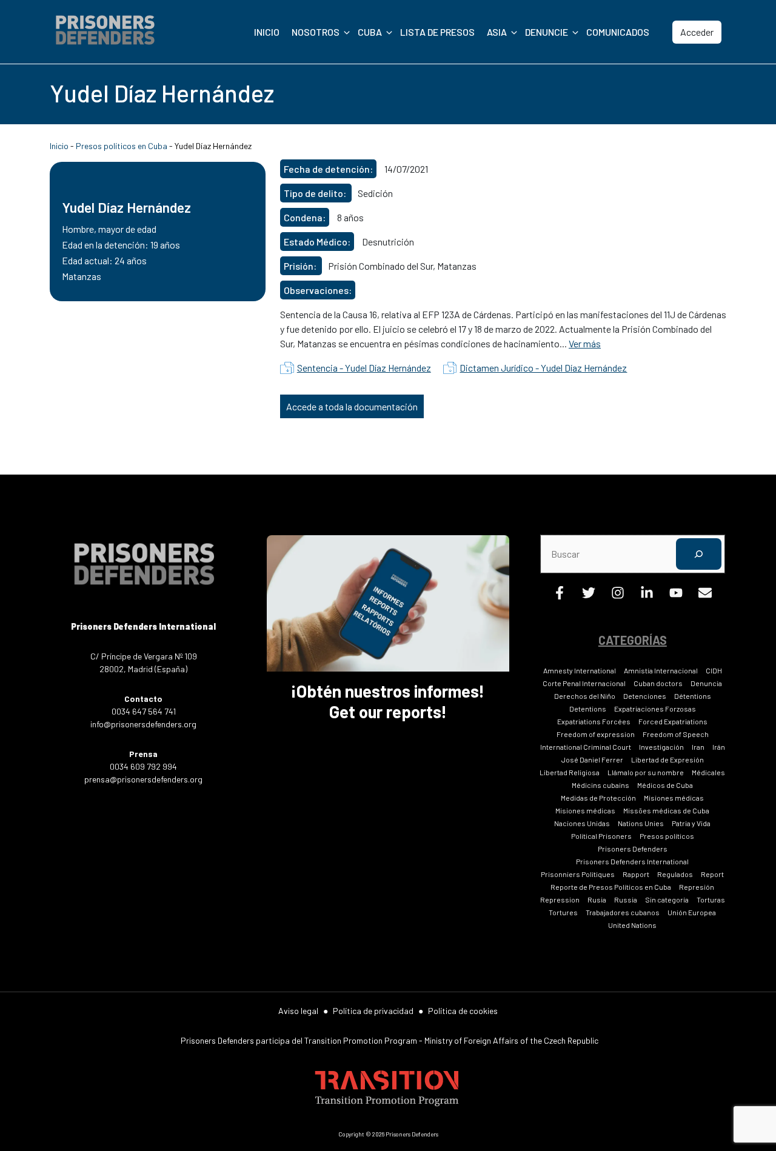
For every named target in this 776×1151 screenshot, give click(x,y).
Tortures (563, 912)
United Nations (632, 925)
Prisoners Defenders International (632, 861)
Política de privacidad (373, 1011)
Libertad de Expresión (667, 759)
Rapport (636, 874)
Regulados (675, 874)
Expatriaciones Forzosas (655, 708)
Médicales (708, 772)
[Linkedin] (646, 595)
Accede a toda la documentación (352, 406)
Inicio (266, 32)
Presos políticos (667, 836)
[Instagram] (617, 595)
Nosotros (316, 32)
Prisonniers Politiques (578, 874)
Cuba (370, 32)
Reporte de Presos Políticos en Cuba (610, 886)
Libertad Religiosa (570, 772)
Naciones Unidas (582, 823)
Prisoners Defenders (632, 848)
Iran (698, 746)
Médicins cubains (600, 785)
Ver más (585, 343)
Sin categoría (667, 899)
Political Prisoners (601, 836)
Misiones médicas (674, 797)
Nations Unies (641, 823)
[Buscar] (698, 553)
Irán (718, 746)
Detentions (587, 708)
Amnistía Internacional (661, 670)
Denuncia (706, 683)
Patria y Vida (691, 823)
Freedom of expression (596, 734)
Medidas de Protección (598, 797)
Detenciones (644, 696)
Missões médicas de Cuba (666, 810)
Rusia (596, 899)
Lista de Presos (437, 32)
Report (712, 874)
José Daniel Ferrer (592, 759)
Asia (497, 32)
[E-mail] (705, 595)
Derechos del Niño (584, 696)
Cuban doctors (658, 683)
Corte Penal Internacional (584, 683)
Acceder (697, 32)
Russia (625, 899)
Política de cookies (463, 1011)
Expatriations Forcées (593, 721)
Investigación (661, 746)
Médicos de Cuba (665, 785)
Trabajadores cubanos (623, 912)
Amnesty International (579, 670)
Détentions (692, 696)
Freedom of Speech (676, 734)
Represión (696, 886)
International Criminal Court (585, 746)
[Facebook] (559, 595)
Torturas (711, 899)
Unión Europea (691, 912)
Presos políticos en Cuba (121, 146)
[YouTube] (675, 595)
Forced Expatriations (672, 721)
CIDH (714, 670)
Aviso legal (298, 1011)
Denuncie (546, 32)
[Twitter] (588, 595)
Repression (560, 899)
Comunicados (617, 32)
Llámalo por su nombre (645, 772)
